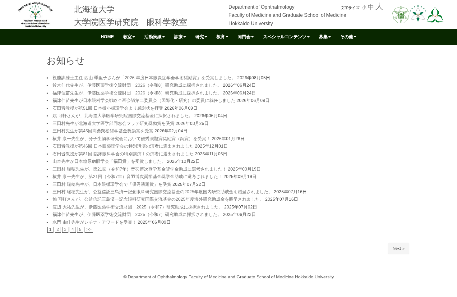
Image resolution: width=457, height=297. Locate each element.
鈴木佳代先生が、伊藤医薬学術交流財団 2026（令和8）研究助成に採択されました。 (137, 85)
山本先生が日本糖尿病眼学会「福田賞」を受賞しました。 (109, 161)
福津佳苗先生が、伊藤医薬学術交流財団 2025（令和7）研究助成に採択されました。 (137, 214)
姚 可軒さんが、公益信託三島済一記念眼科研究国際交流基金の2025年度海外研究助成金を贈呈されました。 (158, 199)
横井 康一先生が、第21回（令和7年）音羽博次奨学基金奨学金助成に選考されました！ (137, 176)
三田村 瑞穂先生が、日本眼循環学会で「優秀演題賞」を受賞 (112, 184)
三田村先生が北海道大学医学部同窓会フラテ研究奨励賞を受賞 (113, 123)
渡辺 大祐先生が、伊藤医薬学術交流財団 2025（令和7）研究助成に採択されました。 (138, 207)
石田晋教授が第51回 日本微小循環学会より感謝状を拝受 (108, 108)
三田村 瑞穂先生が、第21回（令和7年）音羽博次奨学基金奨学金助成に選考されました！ (140, 169)
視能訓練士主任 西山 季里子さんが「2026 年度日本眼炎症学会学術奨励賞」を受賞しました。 (144, 77)
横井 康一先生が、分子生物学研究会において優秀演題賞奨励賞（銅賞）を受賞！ (131, 138)
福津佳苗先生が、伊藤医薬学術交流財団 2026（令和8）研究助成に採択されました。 (137, 93)
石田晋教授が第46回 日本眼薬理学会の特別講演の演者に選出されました (123, 146)
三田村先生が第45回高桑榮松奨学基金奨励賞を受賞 (103, 131)
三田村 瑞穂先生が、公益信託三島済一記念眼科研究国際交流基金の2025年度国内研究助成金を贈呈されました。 (163, 192)
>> (88, 229)
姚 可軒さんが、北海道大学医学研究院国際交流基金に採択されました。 (123, 115)
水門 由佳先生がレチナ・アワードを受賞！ (94, 222)
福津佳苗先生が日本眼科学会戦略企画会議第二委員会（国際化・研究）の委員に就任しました (144, 100)
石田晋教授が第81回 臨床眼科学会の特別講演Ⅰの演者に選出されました (123, 154)
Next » (398, 248)
